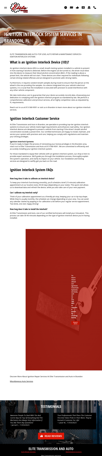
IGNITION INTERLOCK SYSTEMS (22, 56)
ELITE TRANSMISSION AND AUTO (23, 54)
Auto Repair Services (28, 452)
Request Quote (75, 322)
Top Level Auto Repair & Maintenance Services (59, 54)
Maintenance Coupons (74, 452)
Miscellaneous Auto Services (21, 381)
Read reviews (53, 436)
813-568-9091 (31, 107)
